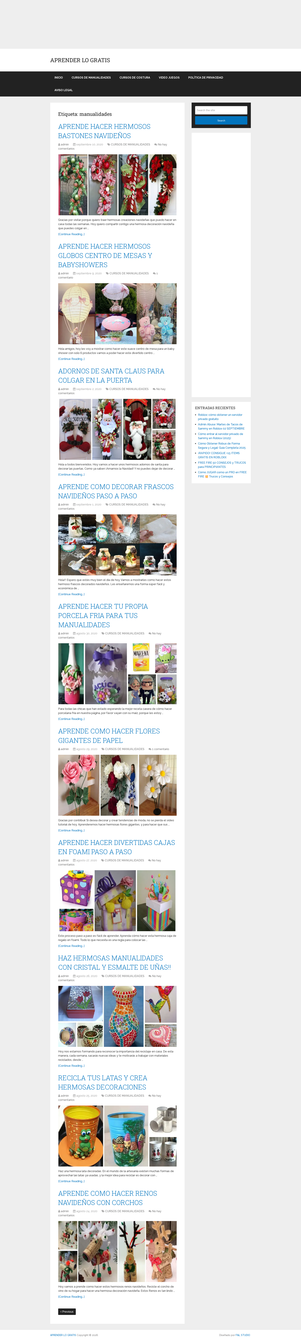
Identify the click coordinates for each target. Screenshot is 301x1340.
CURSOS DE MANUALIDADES (91, 77)
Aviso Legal (64, 90)
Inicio (59, 77)
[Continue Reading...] (71, 234)
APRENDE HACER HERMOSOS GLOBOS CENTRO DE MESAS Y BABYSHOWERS (105, 255)
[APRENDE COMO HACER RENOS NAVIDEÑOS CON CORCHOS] (117, 1251)
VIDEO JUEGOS (169, 77)
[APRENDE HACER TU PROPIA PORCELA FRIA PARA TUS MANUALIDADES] (117, 673)
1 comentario (160, 749)
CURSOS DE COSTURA (134, 77)
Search (221, 120)
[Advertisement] (104, 24)
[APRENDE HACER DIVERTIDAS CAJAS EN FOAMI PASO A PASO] (117, 900)
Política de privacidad (205, 77)
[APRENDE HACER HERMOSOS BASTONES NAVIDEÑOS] (117, 184)
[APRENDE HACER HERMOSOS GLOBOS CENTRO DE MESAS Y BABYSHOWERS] (117, 313)
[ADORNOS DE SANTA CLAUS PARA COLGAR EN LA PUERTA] (117, 429)
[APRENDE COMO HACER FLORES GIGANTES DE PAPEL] (117, 785)
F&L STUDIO (243, 1335)
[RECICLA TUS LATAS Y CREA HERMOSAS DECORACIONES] (117, 1136)
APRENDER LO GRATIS (80, 60)
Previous (67, 1311)
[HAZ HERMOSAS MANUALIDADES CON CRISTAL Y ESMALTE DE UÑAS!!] (117, 1016)
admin (65, 144)
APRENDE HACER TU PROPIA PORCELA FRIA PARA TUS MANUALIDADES (103, 615)
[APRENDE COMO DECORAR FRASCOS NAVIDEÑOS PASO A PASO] (117, 544)
